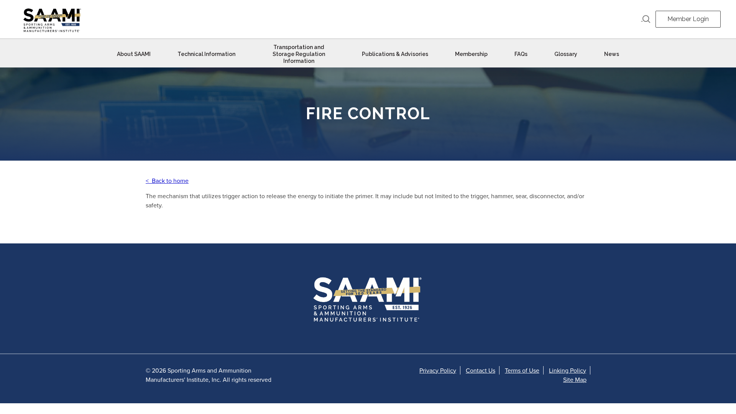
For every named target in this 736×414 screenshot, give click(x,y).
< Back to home (167, 180)
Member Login (688, 19)
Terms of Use (522, 370)
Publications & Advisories (395, 54)
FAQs (520, 54)
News (611, 54)
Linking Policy (567, 370)
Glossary (565, 54)
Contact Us (480, 370)
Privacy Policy (437, 370)
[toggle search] (646, 19)
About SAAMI (134, 54)
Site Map (574, 379)
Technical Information (206, 54)
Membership (471, 54)
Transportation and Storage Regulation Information (299, 54)
